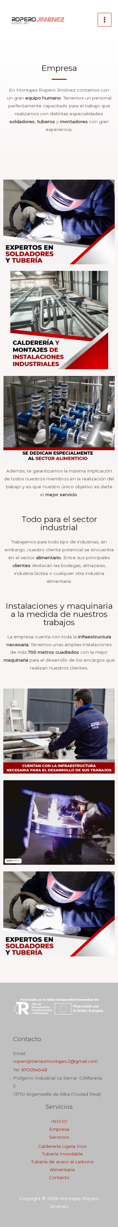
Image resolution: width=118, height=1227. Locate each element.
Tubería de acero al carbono (62, 1161)
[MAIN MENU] (105, 20)
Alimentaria (62, 1169)
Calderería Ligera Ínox (62, 1146)
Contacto (59, 1177)
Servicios (59, 1137)
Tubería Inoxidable (62, 1153)
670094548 (34, 1069)
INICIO (59, 1121)
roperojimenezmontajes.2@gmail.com (55, 1061)
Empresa (59, 1129)
